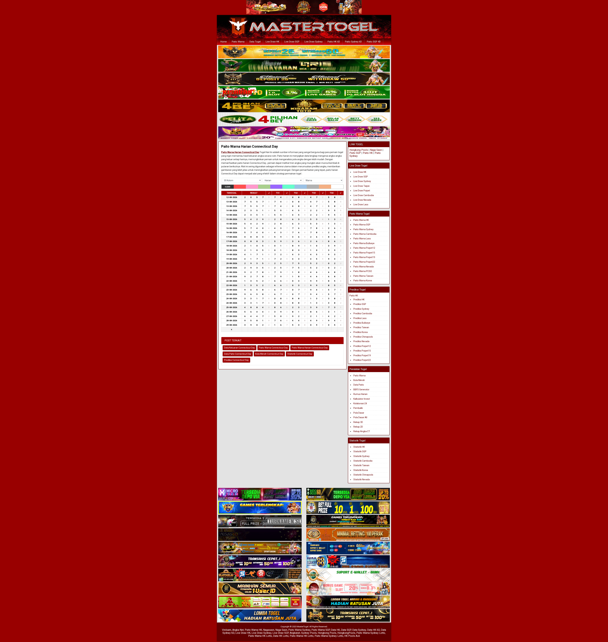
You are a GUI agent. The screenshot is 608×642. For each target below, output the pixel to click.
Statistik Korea (360, 470)
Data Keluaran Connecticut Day (239, 347)
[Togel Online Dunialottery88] (348, 534)
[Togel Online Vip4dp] (348, 521)
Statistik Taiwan (361, 465)
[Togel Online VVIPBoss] (304, 52)
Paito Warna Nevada (363, 266)
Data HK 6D (373, 629)
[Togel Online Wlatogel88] (260, 575)
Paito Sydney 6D (353, 41)
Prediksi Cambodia (362, 313)
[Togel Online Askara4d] (260, 548)
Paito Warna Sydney (363, 229)
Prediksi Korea (360, 332)
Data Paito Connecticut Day (237, 354)
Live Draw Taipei (361, 186)
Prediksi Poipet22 (362, 360)
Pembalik (358, 408)
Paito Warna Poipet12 (364, 248)
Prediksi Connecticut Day (236, 360)
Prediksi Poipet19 (362, 355)
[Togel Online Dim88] (304, 65)
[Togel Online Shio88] (348, 602)
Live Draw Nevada (362, 200)
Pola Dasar (358, 413)
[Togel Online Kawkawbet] (260, 521)
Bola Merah (359, 380)
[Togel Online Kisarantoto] (304, 106)
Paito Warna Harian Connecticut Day (249, 146)
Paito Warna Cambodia (364, 234)
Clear (227, 187)
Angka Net (238, 629)
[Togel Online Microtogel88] (260, 494)
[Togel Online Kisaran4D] (304, 92)
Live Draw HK (272, 41)
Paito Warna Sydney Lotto (370, 632)
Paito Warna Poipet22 (364, 262)
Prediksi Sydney (361, 309)
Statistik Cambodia (362, 461)
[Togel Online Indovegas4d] (348, 615)
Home (223, 41)
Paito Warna (238, 41)
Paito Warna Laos (362, 238)
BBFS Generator (361, 389)
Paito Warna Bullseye (363, 243)
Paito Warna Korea (362, 280)
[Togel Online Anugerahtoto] (348, 548)
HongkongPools (346, 632)
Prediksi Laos (360, 318)
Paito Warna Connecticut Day (273, 347)
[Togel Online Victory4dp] (260, 508)
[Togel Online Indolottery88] (348, 561)
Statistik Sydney (361, 456)
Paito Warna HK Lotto (260, 635)
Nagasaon (268, 629)
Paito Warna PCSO (362, 271)
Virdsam (226, 629)
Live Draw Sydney (313, 41)
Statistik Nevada (361, 479)
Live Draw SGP (291, 41)
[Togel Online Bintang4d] (260, 561)
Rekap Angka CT (361, 431)
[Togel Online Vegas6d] (260, 534)
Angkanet (295, 632)
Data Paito (358, 384)
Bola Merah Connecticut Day (269, 354)
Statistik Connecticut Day (299, 354)
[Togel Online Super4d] (304, 79)
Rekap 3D (358, 422)
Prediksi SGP (359, 304)
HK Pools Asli (352, 635)
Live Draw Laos (360, 204)
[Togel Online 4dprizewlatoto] (260, 588)
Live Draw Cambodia (363, 195)
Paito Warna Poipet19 (364, 257)
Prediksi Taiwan (361, 327)
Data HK (335, 629)
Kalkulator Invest (361, 399)
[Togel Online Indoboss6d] (348, 494)
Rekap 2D (358, 426)
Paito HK (368, 152)
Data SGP (346, 629)
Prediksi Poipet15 (362, 350)
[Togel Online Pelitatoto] (304, 119)
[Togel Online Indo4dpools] (260, 615)
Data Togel (255, 41)
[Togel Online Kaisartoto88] (260, 602)
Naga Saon (376, 149)
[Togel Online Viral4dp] (304, 133)
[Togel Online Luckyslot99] (348, 508)
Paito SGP (355, 152)
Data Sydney (359, 629)
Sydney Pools (309, 632)
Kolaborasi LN (360, 403)
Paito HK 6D (334, 41)
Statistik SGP (359, 451)
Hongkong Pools (358, 149)
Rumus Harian (360, 394)
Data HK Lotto (281, 635)
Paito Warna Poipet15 (364, 252)
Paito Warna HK (361, 220)
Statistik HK (359, 447)
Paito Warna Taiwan (363, 276)
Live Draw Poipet (361, 190)
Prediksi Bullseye (361, 323)
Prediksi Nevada (361, 341)
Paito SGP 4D (374, 41)
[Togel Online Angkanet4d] (348, 575)
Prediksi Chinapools (363, 336)
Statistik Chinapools (363, 474)
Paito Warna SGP (361, 224)
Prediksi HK (358, 299)
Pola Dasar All (360, 417)
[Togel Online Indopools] (348, 588)
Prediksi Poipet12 (362, 346)
